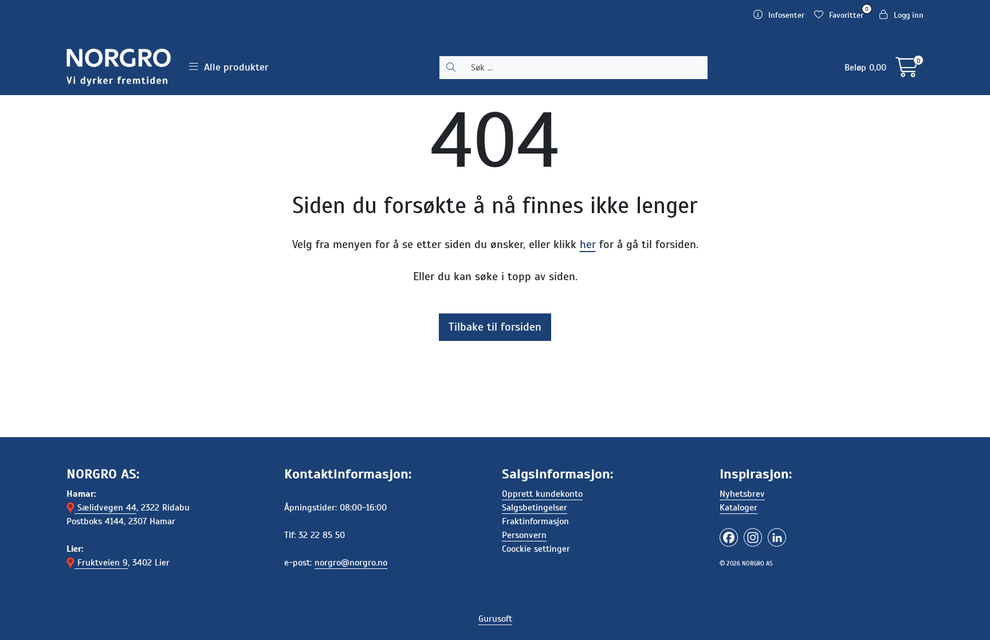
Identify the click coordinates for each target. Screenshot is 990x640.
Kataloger (738, 507)
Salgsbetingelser (534, 507)
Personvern (524, 535)
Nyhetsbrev (742, 494)
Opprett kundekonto (542, 494)
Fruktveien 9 (101, 562)
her (588, 244)
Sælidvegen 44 (105, 507)
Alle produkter (233, 67)
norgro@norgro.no (351, 562)
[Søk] (450, 67)
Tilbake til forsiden (495, 327)
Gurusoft (495, 619)
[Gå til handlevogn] (906, 71)
